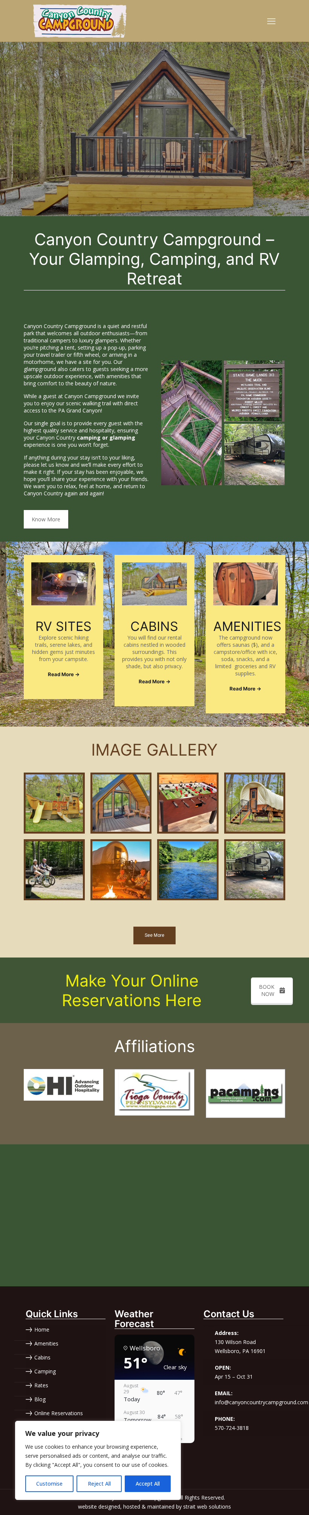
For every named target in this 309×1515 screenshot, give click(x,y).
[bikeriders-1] (54, 869)
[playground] (54, 803)
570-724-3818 (232, 1427)
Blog (40, 1399)
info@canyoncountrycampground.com (261, 1402)
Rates (41, 1385)
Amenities (46, 1344)
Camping (45, 1371)
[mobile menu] (271, 20)
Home (41, 1330)
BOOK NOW (266, 990)
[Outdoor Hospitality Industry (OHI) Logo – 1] (63, 1085)
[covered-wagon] (254, 803)
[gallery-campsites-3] (254, 869)
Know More (46, 519)
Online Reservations (58, 1413)
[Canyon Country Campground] (80, 20)
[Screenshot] (120, 869)
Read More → (64, 674)
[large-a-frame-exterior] (120, 803)
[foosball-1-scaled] (187, 803)
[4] (154, 1092)
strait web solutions (207, 1506)
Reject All (99, 1483)
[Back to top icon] (273, 1499)
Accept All (148, 1483)
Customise (49, 1483)
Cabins (42, 1358)
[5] (245, 1093)
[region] (98, 1460)
